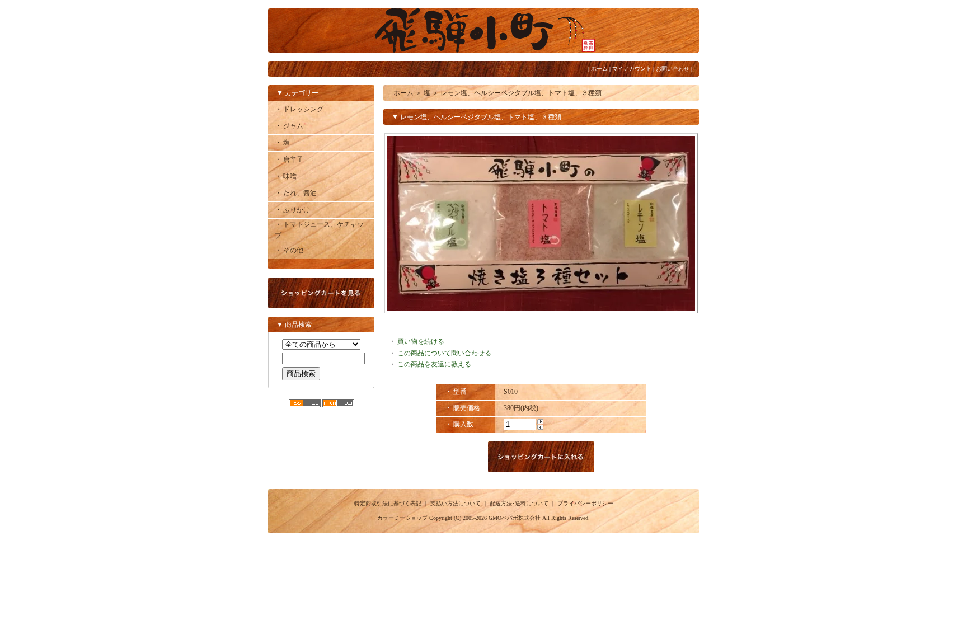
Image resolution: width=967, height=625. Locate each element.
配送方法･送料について (519, 503)
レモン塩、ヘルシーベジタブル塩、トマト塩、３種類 (521, 93)
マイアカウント (631, 68)
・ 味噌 (286, 176)
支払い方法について (455, 503)
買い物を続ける (420, 341)
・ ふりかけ (292, 210)
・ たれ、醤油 (296, 193)
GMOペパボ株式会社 (515, 518)
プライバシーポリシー (585, 503)
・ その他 (289, 250)
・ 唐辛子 (289, 159)
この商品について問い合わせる (444, 353)
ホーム (599, 68)
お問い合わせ (672, 68)
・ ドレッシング (299, 109)
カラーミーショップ (402, 518)
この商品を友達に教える (434, 364)
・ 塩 (282, 143)
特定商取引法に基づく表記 (387, 503)
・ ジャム (289, 126)
